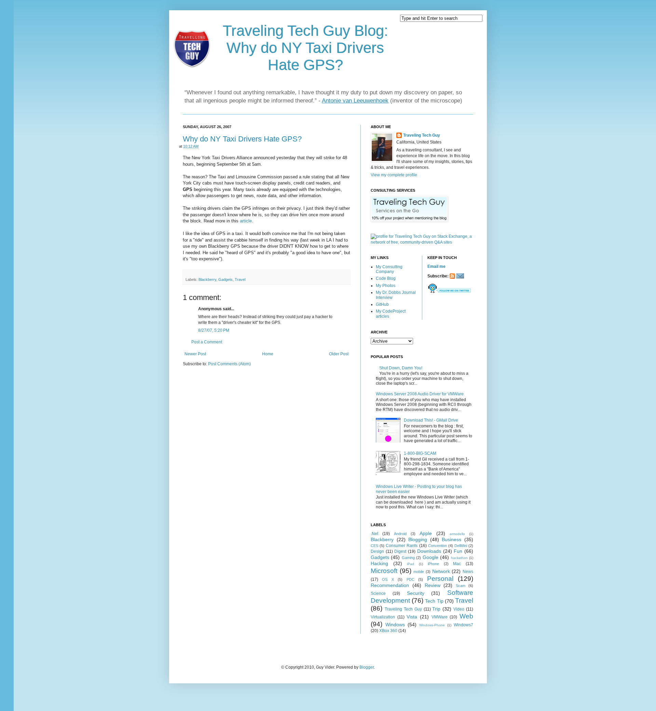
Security (415, 593)
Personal (440, 578)
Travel (240, 279)
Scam (460, 586)
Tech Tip (434, 601)
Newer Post (195, 354)
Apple (426, 533)
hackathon (459, 558)
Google (430, 557)
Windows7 (463, 625)
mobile (418, 572)
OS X (388, 579)
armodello (457, 534)
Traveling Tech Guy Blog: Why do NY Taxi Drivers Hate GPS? (305, 47)
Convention (437, 546)
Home (267, 354)
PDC (410, 579)
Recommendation (390, 585)
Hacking (379, 563)
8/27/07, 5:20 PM (213, 330)
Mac (457, 563)
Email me (436, 266)
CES (374, 546)
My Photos (385, 285)
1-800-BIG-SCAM (420, 453)
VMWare (440, 617)
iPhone (433, 564)
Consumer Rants (402, 545)
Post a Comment (206, 342)
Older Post (338, 354)
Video (458, 609)
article (246, 220)
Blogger (366, 667)
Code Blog (386, 278)
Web (466, 616)
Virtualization (383, 617)
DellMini (460, 546)
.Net (374, 533)
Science (378, 593)
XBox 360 (388, 630)
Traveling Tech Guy (421, 135)
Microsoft (384, 570)
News (468, 571)
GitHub (382, 304)
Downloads (429, 551)
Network (441, 571)
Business (451, 539)
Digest (400, 551)
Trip (436, 609)
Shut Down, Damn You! (400, 368)
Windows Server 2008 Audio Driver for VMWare (420, 394)
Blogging (417, 539)
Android (400, 534)
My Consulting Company (389, 269)
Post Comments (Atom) (229, 363)
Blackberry (207, 279)
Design (377, 551)
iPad (410, 564)
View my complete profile (394, 175)
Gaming (408, 558)
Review (432, 585)
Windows (395, 624)
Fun (458, 551)
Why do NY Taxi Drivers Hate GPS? (242, 139)
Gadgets (225, 279)
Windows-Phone (432, 625)
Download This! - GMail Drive (431, 420)
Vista (412, 616)
